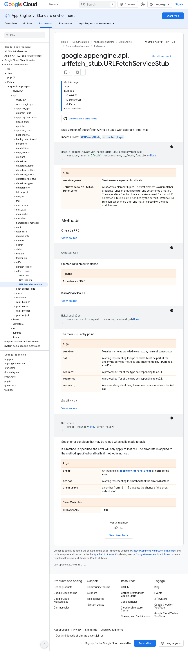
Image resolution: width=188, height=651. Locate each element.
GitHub (125, 587)
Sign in (179, 4)
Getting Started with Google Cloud (132, 594)
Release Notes (95, 598)
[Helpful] (168, 42)
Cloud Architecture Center (132, 609)
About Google (62, 629)
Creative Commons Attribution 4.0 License (153, 550)
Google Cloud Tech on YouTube (166, 615)
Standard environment (56, 15)
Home (64, 41)
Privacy (77, 629)
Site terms (91, 629)
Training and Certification (135, 616)
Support (92, 592)
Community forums (98, 587)
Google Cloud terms (112, 629)
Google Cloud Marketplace (61, 600)
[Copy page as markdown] (77, 72)
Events (158, 592)
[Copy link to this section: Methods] (83, 221)
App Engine (21, 15)
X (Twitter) (160, 598)
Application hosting (104, 41)
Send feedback (161, 56)
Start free (173, 15)
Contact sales (62, 607)
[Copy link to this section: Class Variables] (85, 502)
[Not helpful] (173, 42)
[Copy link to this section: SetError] (81, 401)
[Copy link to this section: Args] (72, 173)
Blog (157, 587)
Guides (27, 23)
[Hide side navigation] (44, 644)
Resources (66, 23)
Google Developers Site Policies (153, 554)
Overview (10, 23)
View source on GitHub (83, 118)
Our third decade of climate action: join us (80, 635)
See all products (63, 587)
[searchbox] (24, 35)
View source (69, 238)
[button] (24, 60)
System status (95, 604)
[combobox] (97, 4)
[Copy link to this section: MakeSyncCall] (89, 293)
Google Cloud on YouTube (163, 606)
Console (129, 4)
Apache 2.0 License (103, 554)
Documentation (81, 41)
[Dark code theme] (172, 147)
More (52, 4)
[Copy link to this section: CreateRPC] (83, 230)
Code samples (129, 601)
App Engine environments (95, 23)
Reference (46, 23)
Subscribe (145, 643)
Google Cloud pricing (65, 592)
